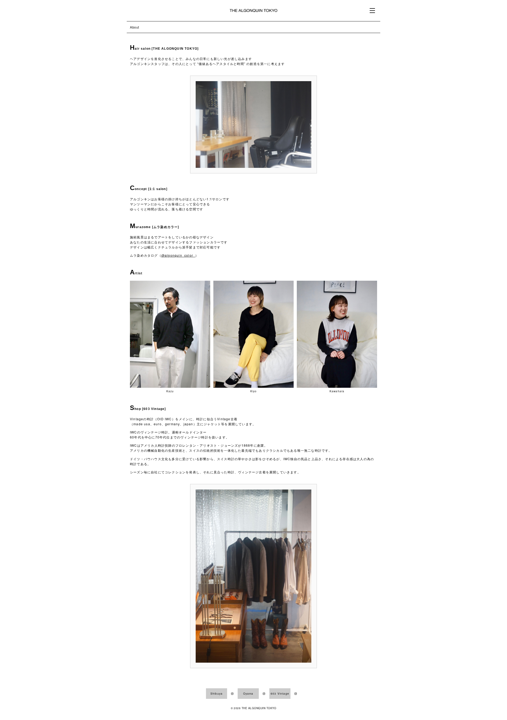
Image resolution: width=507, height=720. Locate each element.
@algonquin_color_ (178, 255)
